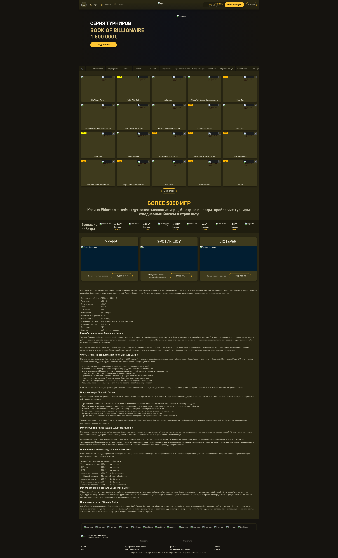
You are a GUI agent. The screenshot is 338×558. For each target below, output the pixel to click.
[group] (114, 227)
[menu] (84, 4)
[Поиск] (82, 68)
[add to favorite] (113, 77)
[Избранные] (89, 68)
